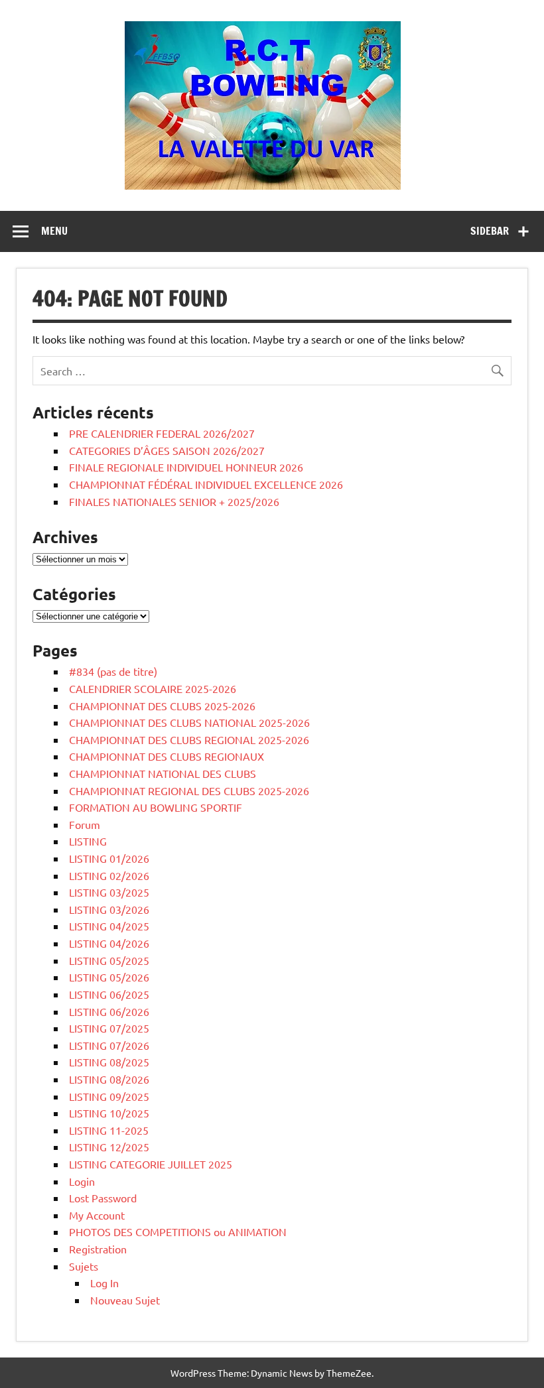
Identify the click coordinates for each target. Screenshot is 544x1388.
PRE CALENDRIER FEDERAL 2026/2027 (162, 433)
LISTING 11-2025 (109, 1130)
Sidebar (489, 230)
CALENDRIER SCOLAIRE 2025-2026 (152, 688)
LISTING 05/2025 (109, 960)
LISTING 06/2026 (109, 1011)
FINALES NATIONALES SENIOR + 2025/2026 (174, 501)
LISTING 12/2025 (109, 1146)
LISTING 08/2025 (109, 1061)
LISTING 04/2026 (109, 943)
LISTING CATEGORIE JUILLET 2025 (150, 1163)
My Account (97, 1215)
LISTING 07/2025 (109, 1028)
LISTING (88, 841)
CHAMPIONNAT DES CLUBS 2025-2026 (162, 705)
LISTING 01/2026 (109, 858)
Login (82, 1181)
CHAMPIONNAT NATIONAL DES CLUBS (162, 773)
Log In (104, 1282)
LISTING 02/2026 (109, 875)
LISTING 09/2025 (109, 1096)
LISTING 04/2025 (109, 925)
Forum (84, 824)
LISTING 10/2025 (109, 1112)
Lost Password (103, 1197)
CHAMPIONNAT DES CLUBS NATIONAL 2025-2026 (189, 722)
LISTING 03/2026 (109, 909)
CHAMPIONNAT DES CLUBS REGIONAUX (166, 756)
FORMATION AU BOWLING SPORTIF (155, 807)
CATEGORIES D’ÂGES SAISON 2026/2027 (167, 450)
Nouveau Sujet (125, 1299)
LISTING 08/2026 (109, 1079)
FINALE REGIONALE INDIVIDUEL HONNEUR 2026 (186, 466)
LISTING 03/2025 (109, 892)
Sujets (83, 1266)
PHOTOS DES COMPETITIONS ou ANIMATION (178, 1231)
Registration (98, 1248)
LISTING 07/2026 (109, 1045)
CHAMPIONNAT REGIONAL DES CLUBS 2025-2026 (189, 790)
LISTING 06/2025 (109, 994)
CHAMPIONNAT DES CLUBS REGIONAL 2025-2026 (189, 739)
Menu (54, 230)
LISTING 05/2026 (109, 976)
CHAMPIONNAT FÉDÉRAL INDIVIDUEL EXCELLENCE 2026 (206, 484)
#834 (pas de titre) (113, 671)
